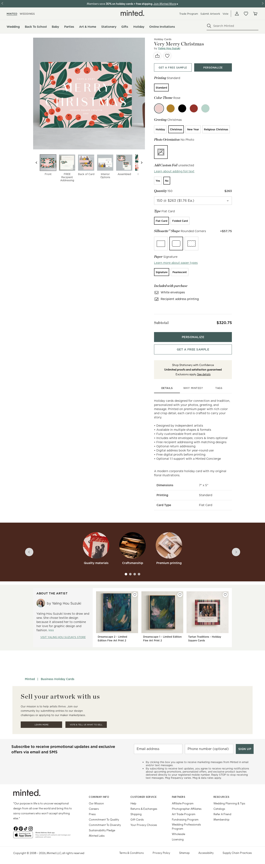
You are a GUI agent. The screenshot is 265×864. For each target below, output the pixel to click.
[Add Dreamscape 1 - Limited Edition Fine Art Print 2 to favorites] (179, 594)
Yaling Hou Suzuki (169, 48)
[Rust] (194, 108)
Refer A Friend (222, 814)
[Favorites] (246, 13)
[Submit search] (209, 25)
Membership (221, 819)
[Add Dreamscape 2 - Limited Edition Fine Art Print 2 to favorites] (134, 594)
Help (133, 803)
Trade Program (188, 13)
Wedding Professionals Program (186, 826)
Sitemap (184, 853)
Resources (221, 796)
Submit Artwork (210, 13)
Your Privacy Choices (143, 825)
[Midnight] (182, 108)
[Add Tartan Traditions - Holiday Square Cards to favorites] (225, 594)
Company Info (99, 796)
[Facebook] (15, 828)
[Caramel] (171, 108)
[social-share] (157, 56)
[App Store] (23, 836)
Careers (94, 809)
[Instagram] (30, 828)
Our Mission (96, 803)
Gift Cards (137, 819)
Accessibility (206, 853)
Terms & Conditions (131, 853)
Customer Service (143, 796)
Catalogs (219, 809)
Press (92, 814)
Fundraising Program (185, 819)
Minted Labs (97, 836)
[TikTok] (25, 828)
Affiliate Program (183, 803)
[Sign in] (237, 13)
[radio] (161, 87)
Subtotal (161, 322)
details (167, 388)
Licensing (178, 839)
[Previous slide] (36, 162)
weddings (27, 13)
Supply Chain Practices (237, 853)
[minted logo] (132, 13)
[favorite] (167, 56)
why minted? (193, 388)
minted (12, 13)
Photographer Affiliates (186, 809)
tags (218, 388)
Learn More (41, 725)
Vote (225, 13)
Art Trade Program (183, 814)
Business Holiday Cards (57, 679)
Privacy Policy (161, 853)
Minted (30, 679)
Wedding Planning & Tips (229, 803)
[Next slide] (141, 162)
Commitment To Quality (104, 819)
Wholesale (178, 834)
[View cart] (255, 13)
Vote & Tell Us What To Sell (86, 725)
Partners (178, 796)
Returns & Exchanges (143, 809)
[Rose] (159, 108)
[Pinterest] (20, 828)
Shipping (136, 814)
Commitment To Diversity (105, 825)
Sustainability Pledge (102, 830)
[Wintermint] (205, 108)
